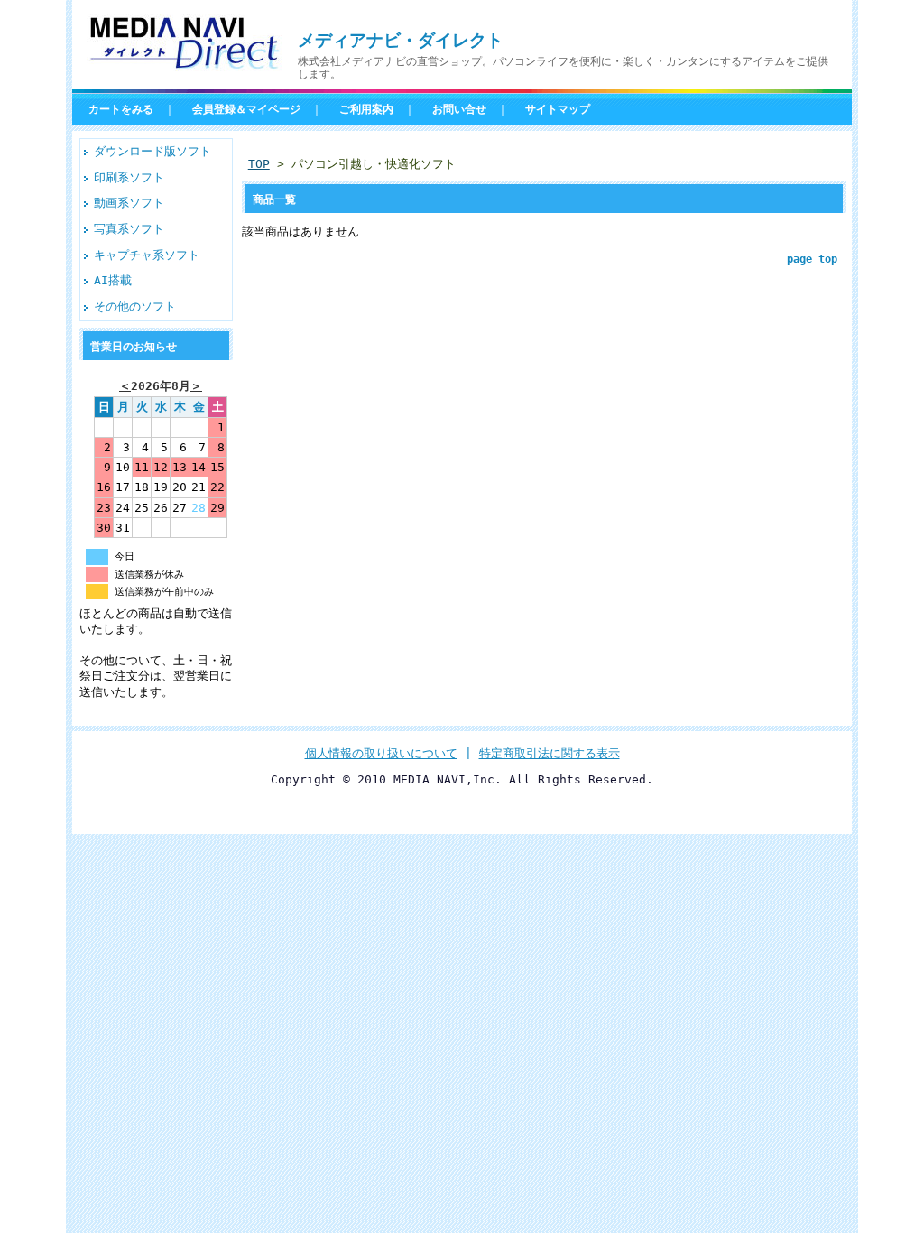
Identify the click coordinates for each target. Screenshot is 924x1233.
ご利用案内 (366, 109)
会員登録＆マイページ (246, 109)
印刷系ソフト (129, 177)
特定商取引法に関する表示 (549, 753)
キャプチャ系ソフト (146, 255)
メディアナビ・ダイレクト (401, 40)
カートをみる (120, 109)
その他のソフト (135, 306)
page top (812, 259)
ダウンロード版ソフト (152, 151)
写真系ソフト (129, 229)
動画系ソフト (129, 202)
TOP (259, 164)
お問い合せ (459, 109)
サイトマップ (557, 109)
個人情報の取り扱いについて (381, 753)
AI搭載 (113, 280)
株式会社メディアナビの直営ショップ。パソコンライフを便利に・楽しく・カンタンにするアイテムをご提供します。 (563, 67)
